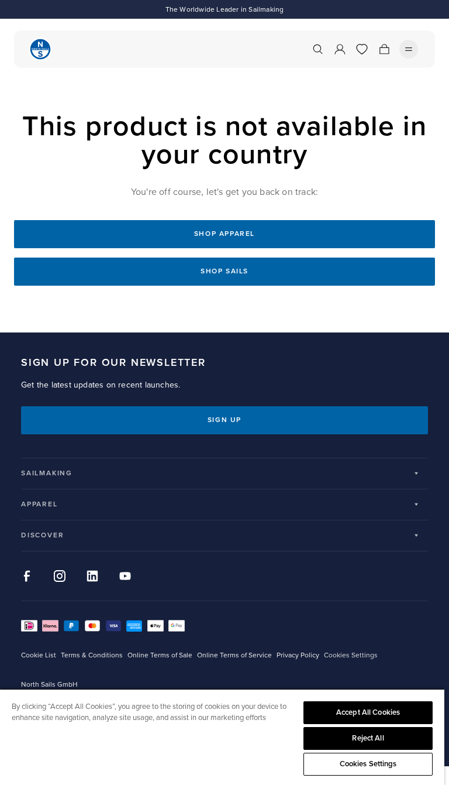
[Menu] (408, 49)
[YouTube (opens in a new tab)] (125, 576)
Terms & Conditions (92, 655)
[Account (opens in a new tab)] (340, 49)
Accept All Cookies (368, 712)
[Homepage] (40, 49)
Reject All (368, 738)
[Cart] (384, 49)
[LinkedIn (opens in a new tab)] (92, 576)
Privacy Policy (298, 655)
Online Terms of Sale (159, 655)
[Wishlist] (362, 49)
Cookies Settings (368, 764)
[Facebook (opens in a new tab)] (27, 576)
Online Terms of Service (234, 655)
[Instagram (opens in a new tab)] (59, 576)
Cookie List (38, 655)
